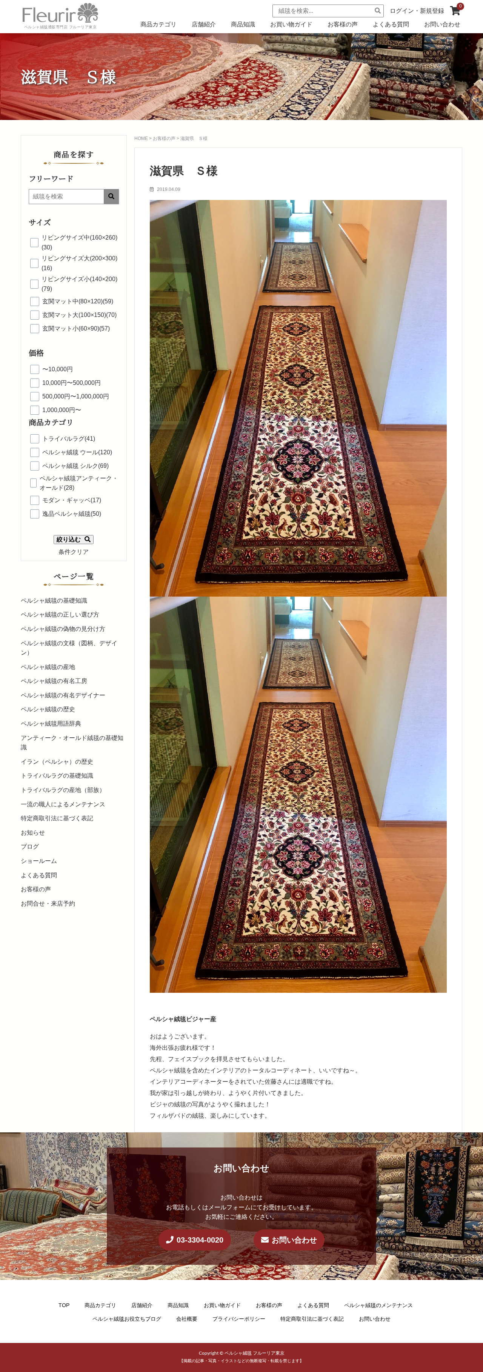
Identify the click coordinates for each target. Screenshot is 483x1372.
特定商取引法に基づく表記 (57, 818)
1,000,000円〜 (61, 410)
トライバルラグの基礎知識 (57, 775)
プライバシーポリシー (238, 1318)
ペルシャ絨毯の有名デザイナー (63, 695)
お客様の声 (343, 24)
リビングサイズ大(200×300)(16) (79, 263)
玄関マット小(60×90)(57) (76, 328)
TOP (63, 1305)
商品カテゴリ (158, 24)
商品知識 (243, 24)
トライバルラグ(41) (68, 438)
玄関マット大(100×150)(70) (79, 315)
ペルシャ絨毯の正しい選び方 (60, 614)
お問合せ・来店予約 (48, 903)
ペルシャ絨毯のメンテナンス (378, 1305)
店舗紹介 (204, 24)
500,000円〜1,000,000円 (75, 396)
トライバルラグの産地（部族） (63, 790)
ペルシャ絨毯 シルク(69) (75, 466)
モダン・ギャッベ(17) (71, 500)
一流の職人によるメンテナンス (63, 804)
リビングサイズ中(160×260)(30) (79, 242)
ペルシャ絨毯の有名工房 (54, 681)
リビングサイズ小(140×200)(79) (79, 284)
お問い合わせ (442, 24)
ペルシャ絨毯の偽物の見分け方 (63, 629)
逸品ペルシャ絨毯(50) (71, 514)
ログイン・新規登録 (417, 11)
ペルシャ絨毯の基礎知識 (54, 600)
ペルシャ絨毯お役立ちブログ (126, 1318)
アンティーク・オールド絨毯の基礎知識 (72, 743)
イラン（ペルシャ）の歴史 (57, 761)
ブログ (30, 846)
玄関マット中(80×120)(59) (77, 301)
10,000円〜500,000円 (71, 383)
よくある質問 (391, 24)
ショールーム (39, 861)
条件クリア (73, 552)
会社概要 (186, 1318)
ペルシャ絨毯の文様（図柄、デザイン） (69, 648)
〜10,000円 (57, 369)
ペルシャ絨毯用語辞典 (51, 723)
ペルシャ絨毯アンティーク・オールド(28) (79, 483)
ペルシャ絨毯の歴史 (48, 709)
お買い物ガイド (291, 24)
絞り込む (69, 539)
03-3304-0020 (200, 1240)
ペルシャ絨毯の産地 (48, 667)
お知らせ (33, 832)
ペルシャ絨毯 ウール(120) (77, 452)
